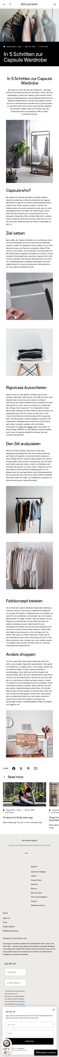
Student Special (9, 926)
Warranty (34, 884)
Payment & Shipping (38, 872)
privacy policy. (21, 1048)
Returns (34, 888)
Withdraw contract (38, 905)
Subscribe (29, 1041)
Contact (34, 901)
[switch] (6, 1052)
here (12, 704)
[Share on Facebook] (14, 768)
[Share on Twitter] (21, 768)
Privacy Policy (36, 880)
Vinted (20, 427)
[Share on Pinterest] (28, 768)
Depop (30, 427)
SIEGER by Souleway (10, 931)
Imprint (33, 876)
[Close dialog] (53, 1010)
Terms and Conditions (39, 897)
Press (5, 922)
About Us (6, 918)
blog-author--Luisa (14, 46)
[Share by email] (35, 768)
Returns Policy (36, 893)
